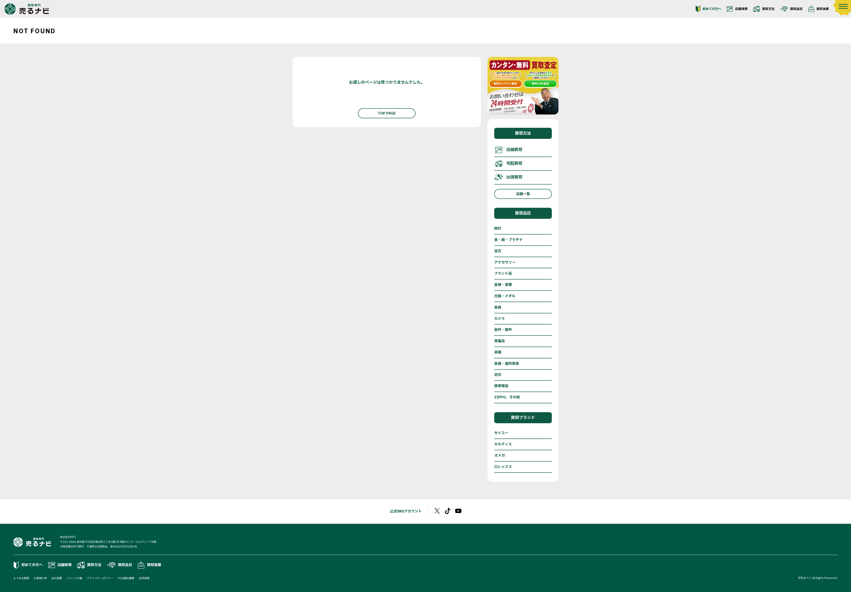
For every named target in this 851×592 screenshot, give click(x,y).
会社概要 (56, 578)
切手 (497, 375)
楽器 (497, 352)
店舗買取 (514, 150)
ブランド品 (503, 273)
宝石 (497, 251)
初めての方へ (712, 9)
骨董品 (499, 341)
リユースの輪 (74, 578)
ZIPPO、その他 (507, 397)
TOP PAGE (387, 113)
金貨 (497, 307)
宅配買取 (514, 164)
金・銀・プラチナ (508, 240)
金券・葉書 (503, 284)
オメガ (499, 455)
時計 (497, 228)
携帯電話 (501, 386)
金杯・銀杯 (503, 329)
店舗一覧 (523, 194)
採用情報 (144, 578)
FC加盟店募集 (126, 578)
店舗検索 (741, 9)
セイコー (501, 433)
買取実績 (822, 9)
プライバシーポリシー (100, 578)
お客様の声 (40, 578)
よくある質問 (21, 578)
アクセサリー (504, 262)
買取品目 (796, 9)
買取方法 (768, 9)
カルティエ (503, 444)
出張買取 (514, 177)
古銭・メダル (504, 296)
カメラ (499, 318)
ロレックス (503, 467)
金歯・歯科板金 (506, 363)
